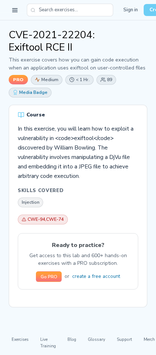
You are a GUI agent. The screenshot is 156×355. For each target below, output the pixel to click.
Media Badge (33, 92)
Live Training (48, 342)
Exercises (20, 339)
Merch (149, 339)
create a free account (96, 276)
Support (124, 339)
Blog (71, 339)
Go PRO (49, 277)
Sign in (130, 10)
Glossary (96, 339)
